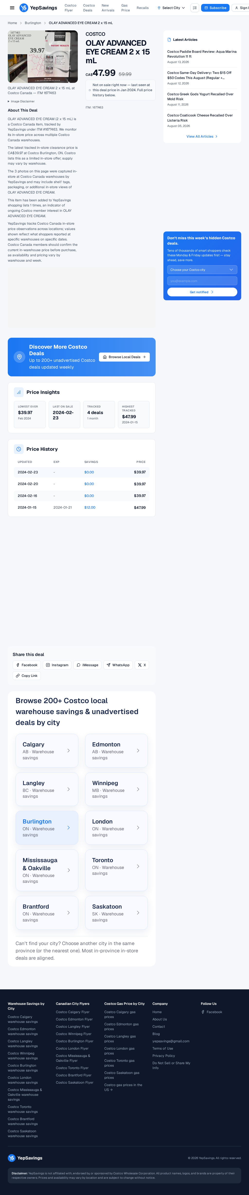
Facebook (30, 665)
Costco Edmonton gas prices (121, 1026)
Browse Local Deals (125, 357)
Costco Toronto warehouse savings (23, 1109)
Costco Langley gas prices (120, 1038)
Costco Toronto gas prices (119, 1063)
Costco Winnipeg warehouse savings (23, 1055)
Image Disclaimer (23, 101)
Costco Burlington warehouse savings (23, 1067)
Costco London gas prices (119, 1050)
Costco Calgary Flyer (72, 1012)
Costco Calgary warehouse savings (23, 1019)
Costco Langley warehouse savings (23, 1043)
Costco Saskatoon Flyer (74, 1082)
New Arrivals (108, 7)
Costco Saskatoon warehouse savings (23, 1133)
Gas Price (125, 7)
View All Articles (200, 136)
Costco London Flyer (72, 1048)
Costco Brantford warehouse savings (23, 1121)
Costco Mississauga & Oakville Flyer (73, 1058)
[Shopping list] (194, 7)
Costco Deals (89, 7)
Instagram (60, 665)
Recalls (143, 8)
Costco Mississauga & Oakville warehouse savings (25, 1095)
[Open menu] (12, 7)
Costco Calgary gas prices (119, 1014)
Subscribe (218, 8)
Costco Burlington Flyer (74, 1041)
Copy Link (30, 675)
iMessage (90, 665)
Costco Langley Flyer (73, 1026)
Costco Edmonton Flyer (74, 1019)
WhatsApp (121, 665)
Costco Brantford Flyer (73, 1075)
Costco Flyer (70, 7)
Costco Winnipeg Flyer (73, 1034)
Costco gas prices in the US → (123, 1087)
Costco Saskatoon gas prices (121, 1075)
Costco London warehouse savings (23, 1080)
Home (12, 23)
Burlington (33, 23)
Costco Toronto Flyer (72, 1068)
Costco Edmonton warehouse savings (23, 1031)
